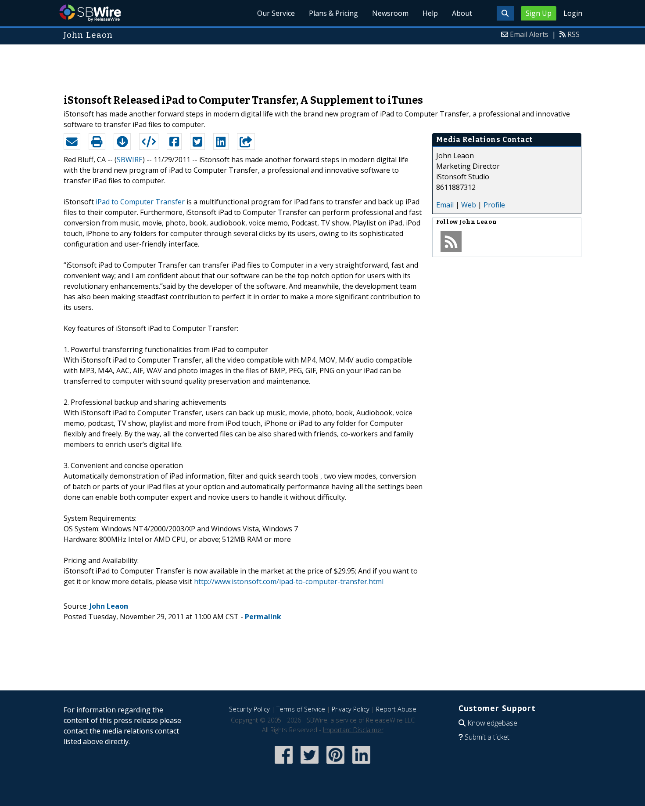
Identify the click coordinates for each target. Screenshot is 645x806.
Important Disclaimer (353, 730)
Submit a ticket (487, 737)
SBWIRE (130, 159)
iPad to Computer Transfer (140, 202)
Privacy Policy (350, 709)
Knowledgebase (492, 723)
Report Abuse (396, 709)
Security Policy (249, 709)
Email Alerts (529, 34)
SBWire (90, 13)
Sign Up (539, 13)
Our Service (276, 13)
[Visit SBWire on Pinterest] (335, 764)
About (462, 13)
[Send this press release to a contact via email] (72, 141)
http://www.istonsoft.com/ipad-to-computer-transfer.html (288, 581)
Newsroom (390, 13)
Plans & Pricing (333, 13)
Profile (494, 205)
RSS (573, 34)
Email (445, 205)
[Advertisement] (322, 65)
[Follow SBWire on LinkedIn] (361, 764)
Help (430, 13)
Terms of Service (300, 709)
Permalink (263, 616)
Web (468, 205)
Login (572, 13)
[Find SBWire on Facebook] (284, 764)
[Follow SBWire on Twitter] (309, 764)
